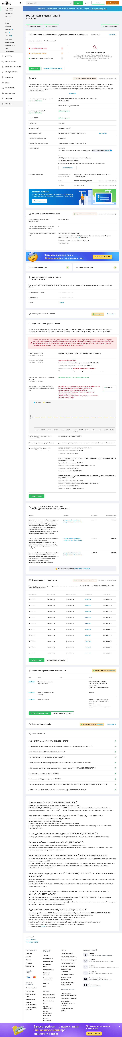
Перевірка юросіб (67, 953)
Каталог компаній (49, 994)
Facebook (29, 953)
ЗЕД (6, 48)
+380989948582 (79, 185)
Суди (7, 32)
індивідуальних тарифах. (99, 8)
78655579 (88, 599)
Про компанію (48, 958)
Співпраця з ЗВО (48, 969)
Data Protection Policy (30, 995)
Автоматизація (9, 51)
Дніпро (43, 926)
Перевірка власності (68, 963)
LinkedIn (28, 957)
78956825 (88, 623)
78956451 (88, 605)
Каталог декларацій (47, 1019)
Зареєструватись (39, 201)
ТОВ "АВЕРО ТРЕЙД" (32, 942)
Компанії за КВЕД (49, 998)
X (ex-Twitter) (30, 966)
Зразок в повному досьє (40, 713)
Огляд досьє (9, 13)
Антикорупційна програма (31, 1008)
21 (79, 237)
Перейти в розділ (36, 496)
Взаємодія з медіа (47, 965)
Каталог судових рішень (48, 1002)
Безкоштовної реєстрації (82, 568)
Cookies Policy (30, 999)
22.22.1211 (32, 682)
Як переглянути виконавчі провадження (69, 994)
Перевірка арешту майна (67, 1009)
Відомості (8, 26)
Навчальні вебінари (46, 974)
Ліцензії (8, 36)
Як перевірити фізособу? (69, 998)
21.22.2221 (32, 699)
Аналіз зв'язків (9, 42)
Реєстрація (113, 3)
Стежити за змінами (35, 26)
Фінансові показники (68, 966)
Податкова (8, 39)
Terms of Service (31, 988)
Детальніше (103, 133)
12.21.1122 (32, 692)
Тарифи (45, 955)
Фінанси (7, 17)
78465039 (88, 629)
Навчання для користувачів (47, 979)
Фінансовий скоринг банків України (67, 983)
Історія (7, 23)
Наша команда (48, 961)
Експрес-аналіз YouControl (66, 978)
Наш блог (46, 983)
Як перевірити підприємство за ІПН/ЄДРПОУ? (68, 1003)
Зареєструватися (94, 1033)
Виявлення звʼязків (67, 974)
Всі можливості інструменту (56, 660)
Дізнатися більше (102, 257)
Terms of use (30, 991)
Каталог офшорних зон (47, 1007)
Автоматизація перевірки (66, 970)
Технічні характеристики (31, 1003)
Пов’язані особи (9, 45)
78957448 (88, 617)
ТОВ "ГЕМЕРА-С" (31, 939)
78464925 (88, 635)
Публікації (9, 29)
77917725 (88, 641)
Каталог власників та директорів (47, 1013)
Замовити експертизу (111, 26)
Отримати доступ (98, 314)
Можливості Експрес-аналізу (53, 68)
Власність (8, 20)
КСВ (44, 986)
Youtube (28, 960)
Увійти (98, 3)
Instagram (29, 963)
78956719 (88, 611)
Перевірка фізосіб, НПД (68, 957)
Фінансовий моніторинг (68, 960)
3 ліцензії (61, 302)
